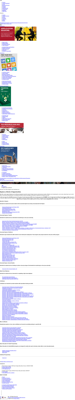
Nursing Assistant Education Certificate (9, 310)
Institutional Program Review (7, 169)
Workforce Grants (5, 111)
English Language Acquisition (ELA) (9, 350)
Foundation (4, 172)
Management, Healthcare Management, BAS (11, 212)
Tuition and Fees (5, 49)
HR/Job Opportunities (6, 166)
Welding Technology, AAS (7, 260)
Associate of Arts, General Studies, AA (9, 268)
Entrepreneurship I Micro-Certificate (9, 336)
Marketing (4, 10)
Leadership (4, 167)
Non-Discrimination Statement (8, 385)
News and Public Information (7, 168)
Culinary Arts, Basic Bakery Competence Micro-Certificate (13, 332)
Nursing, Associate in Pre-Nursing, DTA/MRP (11, 227)
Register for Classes (6, 48)
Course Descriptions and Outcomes (9, 76)
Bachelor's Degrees (6, 74)
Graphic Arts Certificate (6, 301)
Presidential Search (4, 22)
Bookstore (4, 134)
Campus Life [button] (2, 122)
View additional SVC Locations (8, 372)
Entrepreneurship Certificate (7, 297)
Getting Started (5, 43)
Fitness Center (5, 136)
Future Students (5, 45)
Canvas (3, 2)
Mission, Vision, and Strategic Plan (9, 176)
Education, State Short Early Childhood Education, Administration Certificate (17, 292)
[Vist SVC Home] (2, 185)
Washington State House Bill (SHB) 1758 (10, 278)
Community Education (17, 22)
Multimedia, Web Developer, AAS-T (9, 257)
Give (27, 22)
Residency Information (6, 51)
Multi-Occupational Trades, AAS (8, 255)
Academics (4, 186)
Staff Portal (4, 11)
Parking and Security (6, 112)
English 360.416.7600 (6, 366)
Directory (4, 6)
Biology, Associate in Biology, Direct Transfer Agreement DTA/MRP (15, 222)
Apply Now (2, 179)
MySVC (3, 20)
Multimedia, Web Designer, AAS (8, 256)
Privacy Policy (16, 398)
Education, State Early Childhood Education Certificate (12, 291)
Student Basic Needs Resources (8, 113)
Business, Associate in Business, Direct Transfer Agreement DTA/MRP (16, 223)
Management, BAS (6, 211)
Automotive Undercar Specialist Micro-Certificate (11, 330)
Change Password (5, 3)
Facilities (4, 7)
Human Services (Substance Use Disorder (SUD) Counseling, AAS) (15, 251)
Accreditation (4, 170)
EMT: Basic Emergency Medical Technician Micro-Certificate (14, 333)
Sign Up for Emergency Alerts (8, 386)
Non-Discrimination (13, 397)
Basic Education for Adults (7, 75)
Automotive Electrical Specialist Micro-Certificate (11, 327)
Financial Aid (4, 110)
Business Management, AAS (7, 240)
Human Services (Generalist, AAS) (9, 250)
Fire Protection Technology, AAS (8, 249)
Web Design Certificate (6, 315)
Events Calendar (5, 143)
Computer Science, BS (6, 208)
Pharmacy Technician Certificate (8, 314)
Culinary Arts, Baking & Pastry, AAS (9, 242)
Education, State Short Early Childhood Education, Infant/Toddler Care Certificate (18, 295)
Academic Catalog (5, 72)
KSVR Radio (4, 139)
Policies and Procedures (7, 174)
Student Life (4, 142)
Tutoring (3, 117)
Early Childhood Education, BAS (8, 209)
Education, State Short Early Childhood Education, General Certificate (15, 294)
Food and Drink (5, 137)
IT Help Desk (4, 9)
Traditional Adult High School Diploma (9, 277)
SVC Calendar (10, 22)
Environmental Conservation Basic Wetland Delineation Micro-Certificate (16, 338)
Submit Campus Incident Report (8, 387)
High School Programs (6, 81)
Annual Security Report (6, 379)
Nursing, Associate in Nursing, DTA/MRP (10, 258)
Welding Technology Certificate (8, 316)
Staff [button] (1, 0)
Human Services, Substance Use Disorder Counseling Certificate (15, 302)
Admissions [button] (2, 26)
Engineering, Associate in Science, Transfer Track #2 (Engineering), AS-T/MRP (17, 225)
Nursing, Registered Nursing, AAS (8, 259)
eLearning (4, 18)
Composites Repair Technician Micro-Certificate (11, 331)
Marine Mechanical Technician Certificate (10, 307)
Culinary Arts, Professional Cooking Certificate (11, 289)
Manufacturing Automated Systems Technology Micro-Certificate (14, 339)
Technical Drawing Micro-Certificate (9, 341)
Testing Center (5, 116)
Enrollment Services (6, 44)
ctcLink (3, 4)
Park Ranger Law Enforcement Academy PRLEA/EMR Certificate (15, 312)
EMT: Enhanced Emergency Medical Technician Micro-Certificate (14, 334)
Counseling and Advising (7, 107)
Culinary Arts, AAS (5, 241)
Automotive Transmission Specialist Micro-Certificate (12, 329)
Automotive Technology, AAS (7, 239)
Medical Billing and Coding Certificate (9, 309)
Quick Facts (4, 165)
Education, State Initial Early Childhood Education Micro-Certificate (15, 335)
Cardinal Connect (5, 15)
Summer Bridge (5, 84)
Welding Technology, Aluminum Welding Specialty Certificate (14, 317)
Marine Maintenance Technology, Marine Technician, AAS (13, 252)
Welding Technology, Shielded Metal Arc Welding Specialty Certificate (15, 319)
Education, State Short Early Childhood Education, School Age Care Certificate (17, 296)
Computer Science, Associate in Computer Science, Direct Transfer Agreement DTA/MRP (19, 224)
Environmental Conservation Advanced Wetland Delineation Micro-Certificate (17, 337)
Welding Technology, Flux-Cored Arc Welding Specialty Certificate (15, 318)
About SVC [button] (2, 146)
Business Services (5, 5)
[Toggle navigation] (1, 25)
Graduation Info (5, 115)
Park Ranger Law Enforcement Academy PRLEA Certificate (13, 311)
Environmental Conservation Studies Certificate (11, 298)
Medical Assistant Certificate (7, 308)
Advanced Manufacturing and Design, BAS (10, 207)
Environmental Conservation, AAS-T (9, 248)
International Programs (6, 82)
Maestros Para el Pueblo (7, 83)
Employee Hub (5, 8)
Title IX (3, 377)
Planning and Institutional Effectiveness (10, 175)
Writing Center (5, 120)
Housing (3, 138)
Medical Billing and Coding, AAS (8, 254)
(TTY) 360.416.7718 (6, 368)
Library (3, 19)
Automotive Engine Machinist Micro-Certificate (11, 328)
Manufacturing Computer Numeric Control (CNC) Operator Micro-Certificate (16, 340)
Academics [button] (2, 52)
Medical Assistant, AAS (6, 253)
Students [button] (1, 13)
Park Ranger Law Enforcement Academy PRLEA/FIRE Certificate (15, 313)
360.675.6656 (5, 371)
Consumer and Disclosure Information (9, 384)
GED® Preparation (6, 351)
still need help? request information (7, 180)
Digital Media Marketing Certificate (9, 290)
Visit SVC (24, 22)
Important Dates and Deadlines (8, 47)
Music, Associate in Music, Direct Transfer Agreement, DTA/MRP (14, 226)
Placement (4, 50)
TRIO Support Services (6, 118)
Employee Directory (6, 378)
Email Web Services (21, 397)
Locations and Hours (6, 173)
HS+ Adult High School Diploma (8, 276)
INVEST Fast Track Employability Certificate (10, 303)
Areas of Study (5, 73)
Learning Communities (6, 78)
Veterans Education (6, 119)
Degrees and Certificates (7, 77)
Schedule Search (5, 79)
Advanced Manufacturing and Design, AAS (10, 238)
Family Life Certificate (6, 299)
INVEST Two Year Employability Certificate (10, 304)
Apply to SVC (4, 42)
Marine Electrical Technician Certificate (9, 306)
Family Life (4, 357)
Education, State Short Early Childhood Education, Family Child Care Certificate (17, 293)
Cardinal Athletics (5, 135)
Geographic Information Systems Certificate (10, 300)
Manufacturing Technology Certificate (9, 305)
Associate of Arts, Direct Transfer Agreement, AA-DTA (12, 221)
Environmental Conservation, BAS (9, 210)
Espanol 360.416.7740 (6, 367)
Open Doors (4, 352)
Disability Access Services (7, 108)
